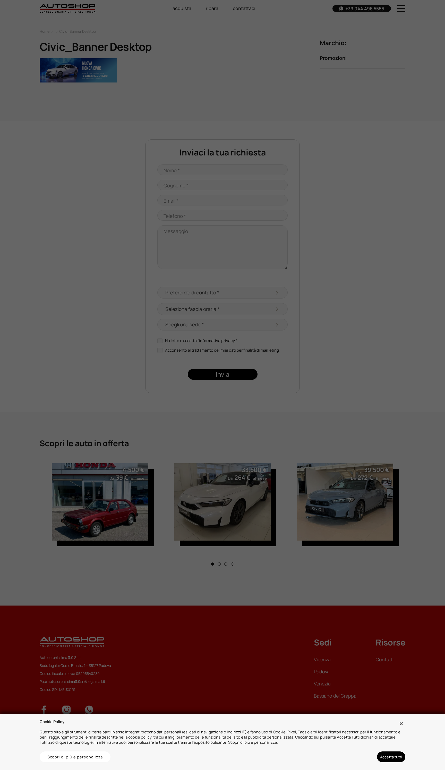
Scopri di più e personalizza (75, 756)
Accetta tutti (391, 756)
